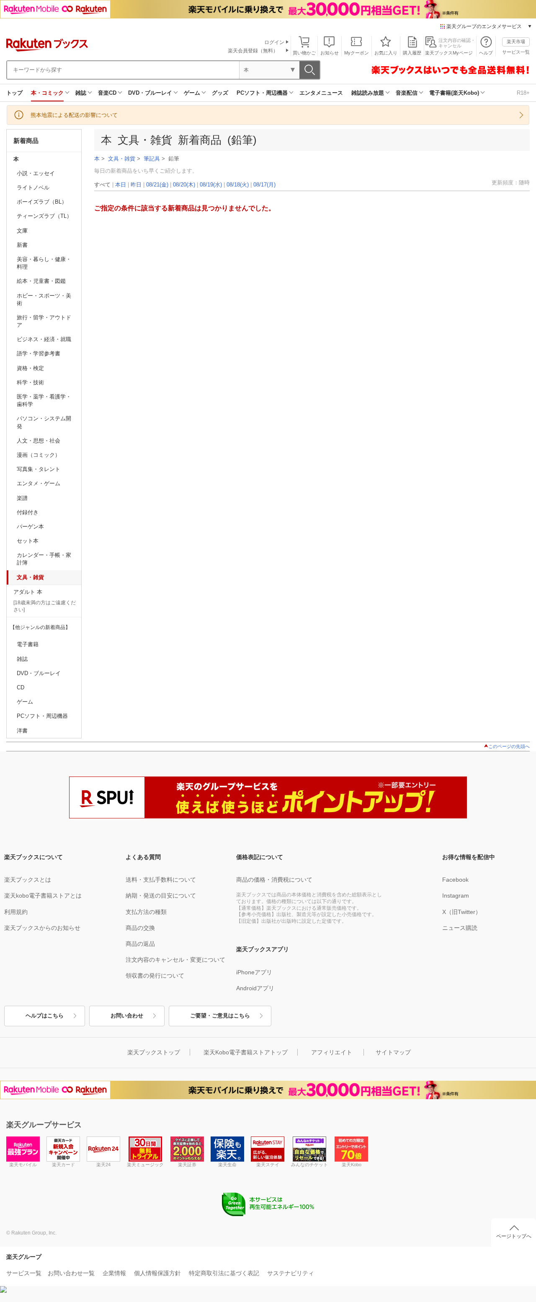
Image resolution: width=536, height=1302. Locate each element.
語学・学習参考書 (38, 353)
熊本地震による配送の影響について (74, 115)
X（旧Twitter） (461, 912)
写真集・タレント (38, 469)
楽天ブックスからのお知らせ (42, 927)
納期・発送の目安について (161, 895)
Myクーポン (356, 52)
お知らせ (329, 52)
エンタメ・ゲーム (38, 483)
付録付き (28, 512)
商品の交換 (140, 927)
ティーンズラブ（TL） (44, 216)
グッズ (220, 93)
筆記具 (152, 159)
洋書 (22, 730)
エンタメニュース (321, 93)
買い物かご (304, 52)
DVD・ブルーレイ (150, 93)
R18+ (523, 93)
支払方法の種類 (146, 912)
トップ (14, 93)
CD (20, 687)
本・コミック (47, 93)
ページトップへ (513, 1236)
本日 (120, 184)
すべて (102, 184)
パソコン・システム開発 (44, 422)
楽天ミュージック (145, 1164)
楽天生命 (227, 1164)
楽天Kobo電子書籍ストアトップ (246, 1052)
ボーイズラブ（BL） (42, 202)
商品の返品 (140, 943)
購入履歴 (412, 52)
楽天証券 (187, 1164)
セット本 (28, 541)
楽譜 (22, 498)
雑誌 (80, 93)
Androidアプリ (255, 988)
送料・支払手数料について (161, 879)
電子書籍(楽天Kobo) (454, 93)
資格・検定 (30, 368)
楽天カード (63, 1164)
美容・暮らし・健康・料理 (44, 263)
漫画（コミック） (38, 455)
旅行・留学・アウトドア (44, 321)
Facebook (455, 879)
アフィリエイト (331, 1052)
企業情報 (114, 1273)
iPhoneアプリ (254, 972)
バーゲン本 (30, 526)
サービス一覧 (516, 51)
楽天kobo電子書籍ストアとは (43, 895)
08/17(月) (264, 184)
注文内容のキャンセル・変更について (175, 959)
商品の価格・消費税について (274, 879)
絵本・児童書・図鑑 (41, 281)
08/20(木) (184, 184)
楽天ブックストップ (153, 1052)
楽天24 (103, 1164)
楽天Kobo (351, 1164)
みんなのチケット (309, 1164)
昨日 (136, 184)
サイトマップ (393, 1052)
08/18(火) (238, 184)
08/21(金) (157, 184)
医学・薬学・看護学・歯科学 (44, 400)
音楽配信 (406, 93)
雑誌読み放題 (367, 93)
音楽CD (107, 93)
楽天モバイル (23, 1164)
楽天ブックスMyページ (449, 52)
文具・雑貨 (30, 577)
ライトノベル (33, 187)
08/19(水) (211, 184)
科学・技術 (30, 382)
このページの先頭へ (509, 746)
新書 (22, 245)
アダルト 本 (27, 592)
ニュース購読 (459, 927)
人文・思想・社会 (38, 440)
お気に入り (385, 52)
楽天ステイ (267, 1164)
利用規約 (16, 912)
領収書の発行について (155, 975)
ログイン (274, 42)
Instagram (455, 895)
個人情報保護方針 (157, 1273)
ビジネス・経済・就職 (44, 339)
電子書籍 (28, 644)
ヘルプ (486, 52)
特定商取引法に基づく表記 (224, 1273)
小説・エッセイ (36, 173)
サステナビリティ (290, 1273)
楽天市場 (516, 41)
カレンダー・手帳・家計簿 (44, 559)
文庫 (22, 231)
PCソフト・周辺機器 (262, 93)
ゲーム (192, 93)
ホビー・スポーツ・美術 (44, 299)
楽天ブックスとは (27, 879)
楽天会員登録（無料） (253, 50)
